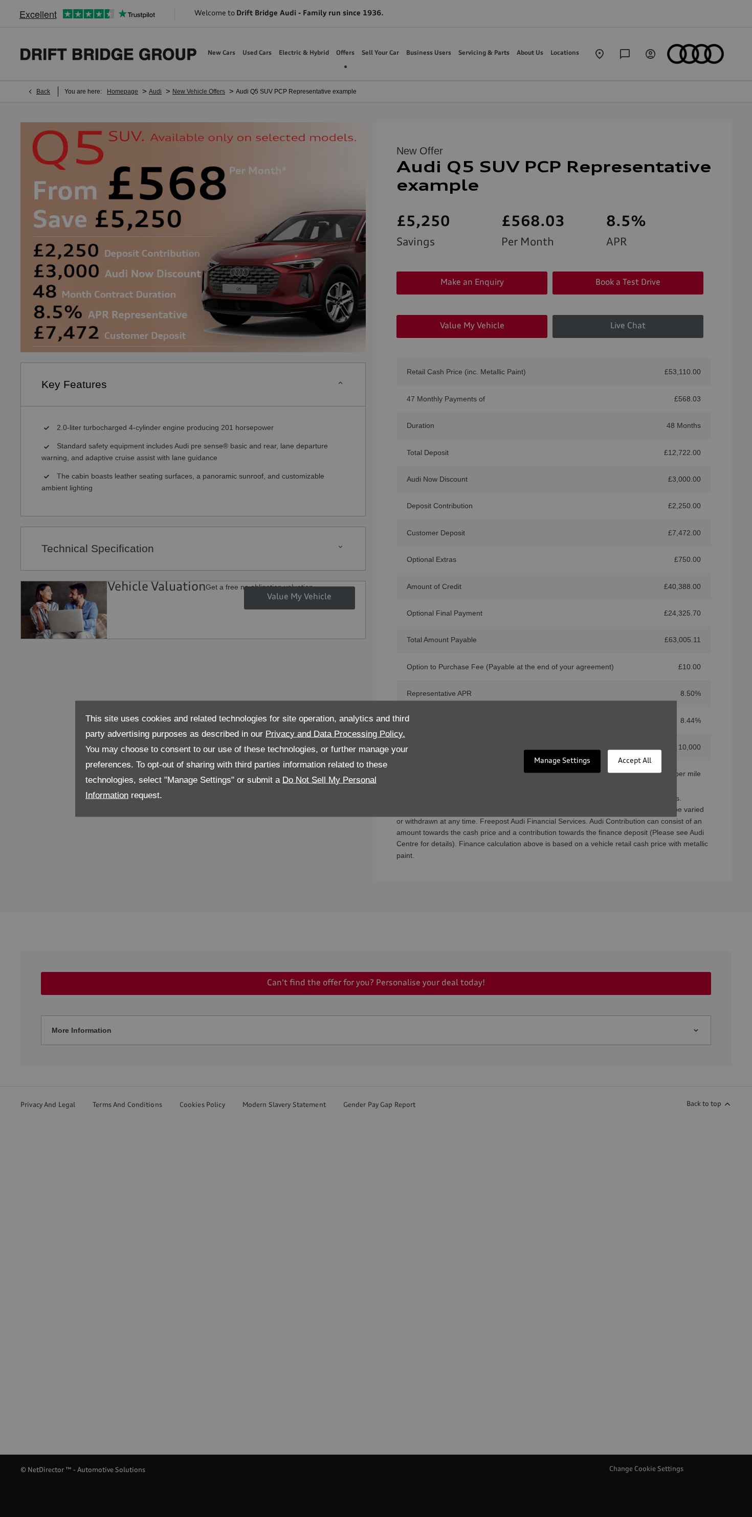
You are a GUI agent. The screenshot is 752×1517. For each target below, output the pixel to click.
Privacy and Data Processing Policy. (335, 733)
